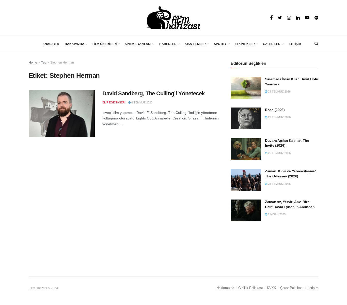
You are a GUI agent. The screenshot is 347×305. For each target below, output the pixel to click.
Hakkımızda (225, 288)
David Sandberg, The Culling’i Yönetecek (153, 93)
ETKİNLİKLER (245, 44)
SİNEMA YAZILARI (138, 44)
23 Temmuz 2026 (279, 183)
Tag (43, 62)
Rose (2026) (275, 110)
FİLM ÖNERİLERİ (104, 44)
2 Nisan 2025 (276, 214)
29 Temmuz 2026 (279, 91)
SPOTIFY (220, 44)
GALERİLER (271, 44)
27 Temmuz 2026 (279, 117)
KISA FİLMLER (195, 44)
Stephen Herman (62, 62)
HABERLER (168, 44)
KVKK (271, 288)
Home (33, 62)
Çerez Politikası (292, 288)
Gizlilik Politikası (250, 288)
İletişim (313, 288)
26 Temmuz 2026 (279, 153)
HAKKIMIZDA (74, 44)
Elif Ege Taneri (113, 102)
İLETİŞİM (295, 44)
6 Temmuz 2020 (141, 102)
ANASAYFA (50, 44)
